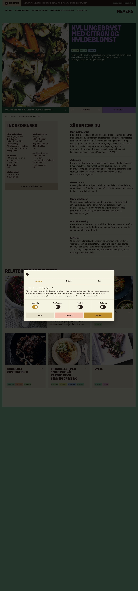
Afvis (40, 315)
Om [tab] (99, 281)
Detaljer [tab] (69, 281)
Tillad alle (98, 315)
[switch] (58, 307)
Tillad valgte (69, 315)
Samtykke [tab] (38, 281)
